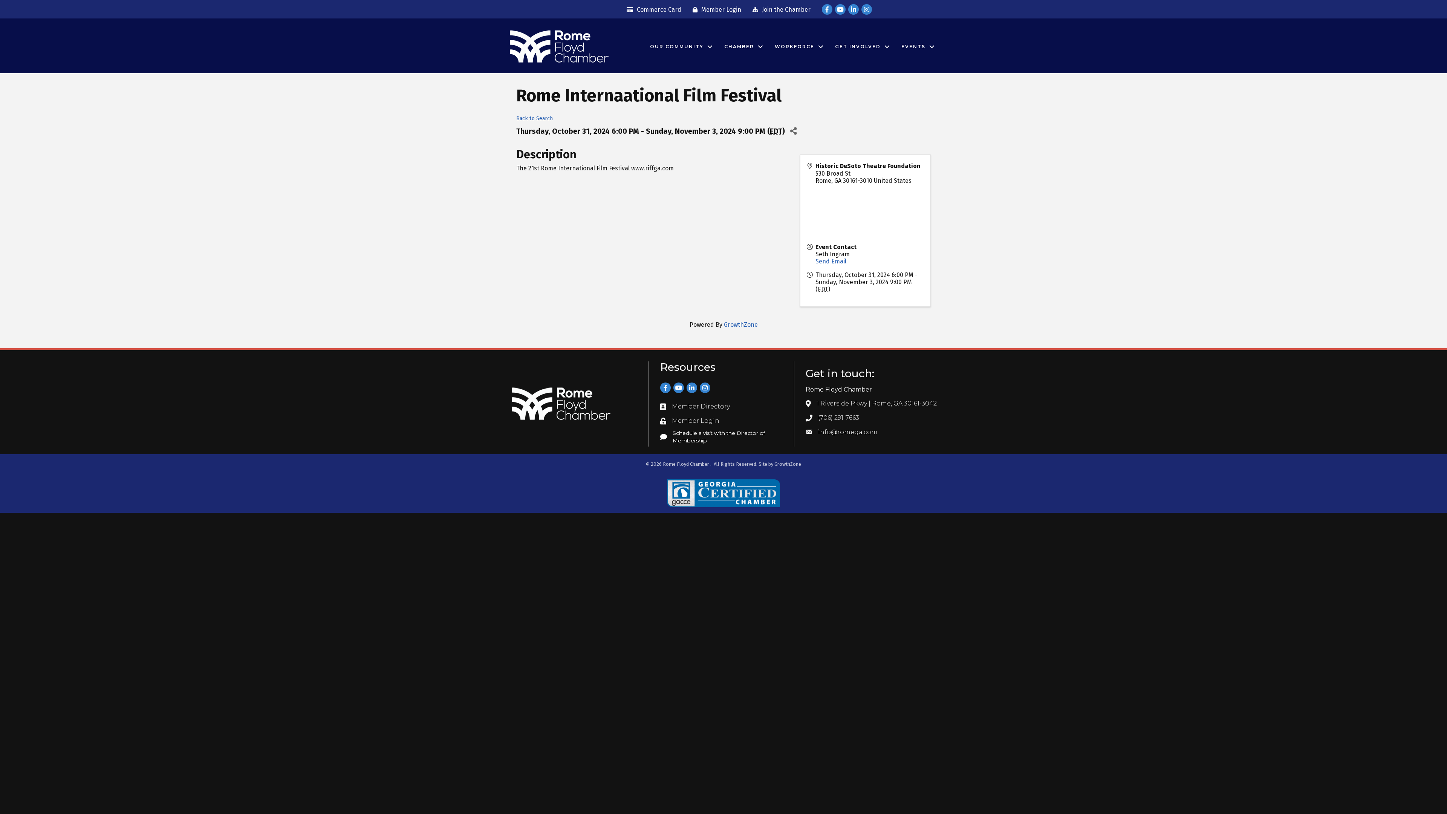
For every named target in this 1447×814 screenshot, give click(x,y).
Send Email (830, 261)
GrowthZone (741, 324)
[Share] (793, 130)
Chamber (739, 46)
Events (913, 46)
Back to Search (534, 118)
